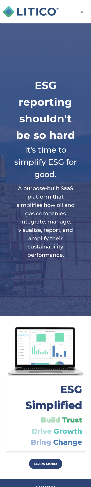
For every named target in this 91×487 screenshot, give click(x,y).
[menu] (77, 11)
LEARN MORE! (45, 464)
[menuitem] (81, 11)
